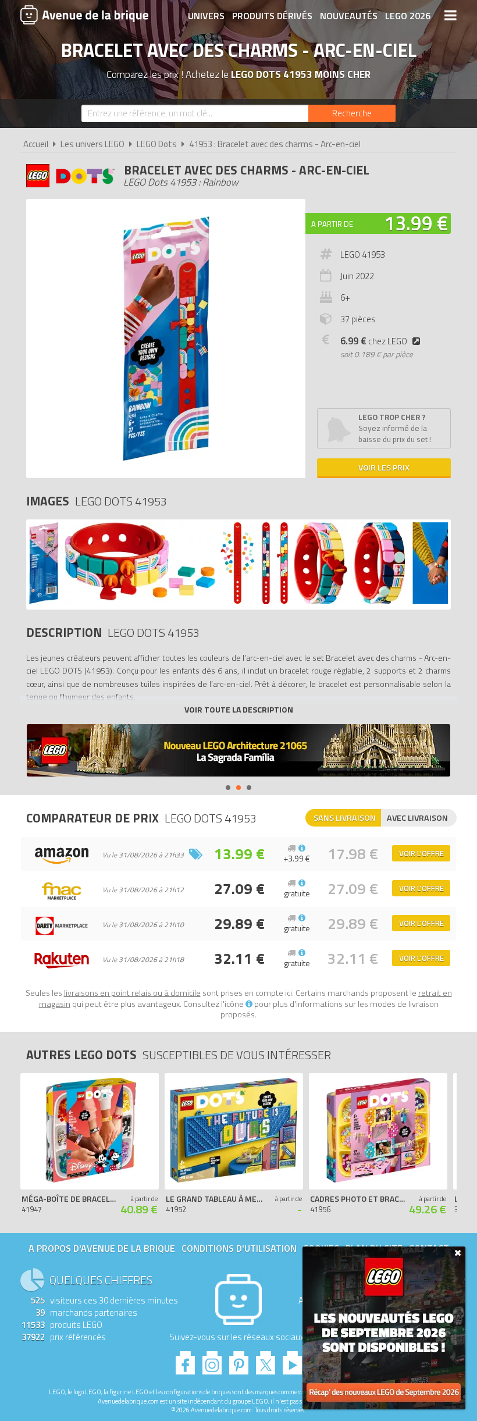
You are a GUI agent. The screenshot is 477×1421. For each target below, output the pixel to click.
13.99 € (416, 223)
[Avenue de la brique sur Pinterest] (238, 1359)
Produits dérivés (272, 16)
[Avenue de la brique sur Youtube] (292, 1359)
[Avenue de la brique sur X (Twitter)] (265, 1359)
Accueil (35, 144)
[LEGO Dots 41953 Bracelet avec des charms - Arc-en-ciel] (44, 600)
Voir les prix (384, 467)
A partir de (332, 224)
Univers (206, 16)
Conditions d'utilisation (239, 1248)
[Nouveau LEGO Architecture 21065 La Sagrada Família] (238, 751)
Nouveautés (349, 16)
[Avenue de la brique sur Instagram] (212, 1359)
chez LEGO (373, 341)
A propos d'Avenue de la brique (102, 1248)
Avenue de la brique (84, 14)
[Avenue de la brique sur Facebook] (185, 1359)
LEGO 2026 (407, 16)
